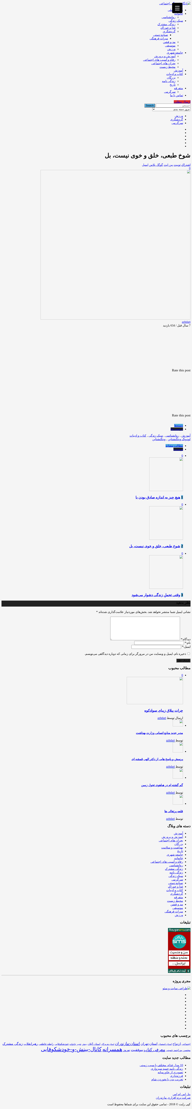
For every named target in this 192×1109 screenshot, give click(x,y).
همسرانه (112, 1049)
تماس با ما (176, 95)
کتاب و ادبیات (174, 74)
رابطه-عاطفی (46, 1044)
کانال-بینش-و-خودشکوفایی (71, 1049)
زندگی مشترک (167, 24)
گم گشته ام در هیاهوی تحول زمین (162, 785)
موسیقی (170, 45)
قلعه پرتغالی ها (173, 811)
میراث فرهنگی (159, 38)
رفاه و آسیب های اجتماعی (159, 59)
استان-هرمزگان (107, 1044)
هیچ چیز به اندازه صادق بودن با (158, 497)
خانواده (178, 13)
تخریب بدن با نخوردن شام (167, 1079)
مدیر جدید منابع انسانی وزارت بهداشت (159, 732)
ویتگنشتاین (159, 439)
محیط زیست (168, 66)
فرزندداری (176, 1075)
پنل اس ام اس (181, 1094)
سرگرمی (170, 91)
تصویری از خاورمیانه (170, 1072)
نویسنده (178, 449)
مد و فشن (169, 42)
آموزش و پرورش (165, 56)
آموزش (178, 70)
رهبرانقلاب (31, 1044)
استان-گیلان (94, 1043)
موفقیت (137, 1050)
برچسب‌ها (177, 429)
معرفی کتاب (154, 1049)
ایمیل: (186, 646)
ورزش (171, 49)
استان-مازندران (127, 1043)
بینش (84, 1044)
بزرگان (171, 77)
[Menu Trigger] (177, 8)
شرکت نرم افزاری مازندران (173, 1097)
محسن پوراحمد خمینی (178, 1050)
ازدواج (176, 1044)
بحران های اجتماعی (163, 63)
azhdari (186, 321)
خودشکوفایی (62, 1044)
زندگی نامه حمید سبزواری (167, 1068)
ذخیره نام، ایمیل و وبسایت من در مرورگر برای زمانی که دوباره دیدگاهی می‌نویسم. (135, 653)
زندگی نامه (169, 81)
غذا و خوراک (168, 27)
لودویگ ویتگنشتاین (179, 439)
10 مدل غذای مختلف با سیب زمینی (161, 1065)
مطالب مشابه (174, 445)
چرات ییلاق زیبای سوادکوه (163, 710)
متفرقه (178, 88)
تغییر (79, 1044)
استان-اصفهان (165, 1044)
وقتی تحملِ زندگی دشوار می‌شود (156, 595)
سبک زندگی (176, 20)
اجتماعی (186, 1044)
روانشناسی (169, 17)
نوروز (126, 1050)
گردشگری (169, 31)
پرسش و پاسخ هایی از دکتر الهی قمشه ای (157, 759)
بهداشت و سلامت (172, 847)
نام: (187, 642)
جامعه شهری (175, 52)
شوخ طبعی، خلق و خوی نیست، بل (154, 546)
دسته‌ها (178, 425)
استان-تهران (149, 1044)
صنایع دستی (160, 34)
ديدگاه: (185, 639)
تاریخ (173, 84)
